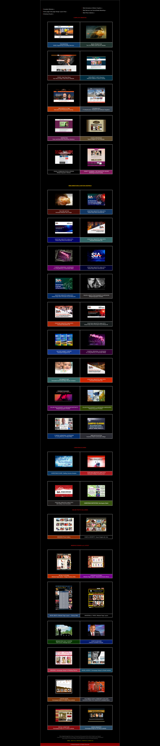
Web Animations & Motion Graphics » (92, 8)
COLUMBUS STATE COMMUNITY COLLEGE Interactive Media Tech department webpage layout (96, 699)
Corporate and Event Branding (63, 737)
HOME (68, 740)
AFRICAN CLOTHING (96, 575)
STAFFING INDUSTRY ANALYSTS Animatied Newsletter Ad (96, 380)
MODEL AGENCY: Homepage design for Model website (96, 670)
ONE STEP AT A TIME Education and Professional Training (63, 109)
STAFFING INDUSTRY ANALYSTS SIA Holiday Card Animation (64, 503)
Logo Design (97, 736)
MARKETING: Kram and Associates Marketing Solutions (63, 138)
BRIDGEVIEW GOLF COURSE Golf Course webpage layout (64, 642)
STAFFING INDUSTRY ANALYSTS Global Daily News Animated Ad (96, 212)
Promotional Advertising (98, 737)
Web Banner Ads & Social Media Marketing (89, 738)
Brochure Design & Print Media (75, 737)
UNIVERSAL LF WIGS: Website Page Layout (96, 615)
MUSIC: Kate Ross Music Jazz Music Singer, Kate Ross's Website (63, 78)
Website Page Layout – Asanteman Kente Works (96, 576)
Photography (83, 736)
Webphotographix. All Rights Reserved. (80, 744)
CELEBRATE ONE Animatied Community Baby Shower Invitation (64, 380)
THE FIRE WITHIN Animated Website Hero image (64, 212)
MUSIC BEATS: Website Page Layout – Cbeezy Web (64, 615)
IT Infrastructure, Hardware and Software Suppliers (96, 109)
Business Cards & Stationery (87, 737)
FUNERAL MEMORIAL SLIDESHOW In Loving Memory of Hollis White (64, 436)
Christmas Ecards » (48, 14)
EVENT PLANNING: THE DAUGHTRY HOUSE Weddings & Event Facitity (96, 172)
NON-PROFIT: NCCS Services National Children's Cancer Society (96, 78)
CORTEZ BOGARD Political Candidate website (96, 642)
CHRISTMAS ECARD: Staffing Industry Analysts (63, 473)
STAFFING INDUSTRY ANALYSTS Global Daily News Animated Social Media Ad (63, 296)
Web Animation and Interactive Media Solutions (71, 738)
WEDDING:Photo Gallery (63, 537)
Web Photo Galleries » (89, 12)
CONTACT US (90, 740)
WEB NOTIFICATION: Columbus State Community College (96, 436)
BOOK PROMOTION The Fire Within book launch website (96, 45)
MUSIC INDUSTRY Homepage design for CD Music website (95, 728)
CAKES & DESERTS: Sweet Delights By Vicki (96, 537)
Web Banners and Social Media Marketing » (94, 10)
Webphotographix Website (64, 172)
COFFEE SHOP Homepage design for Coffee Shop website (63, 699)
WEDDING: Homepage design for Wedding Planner (63, 670)
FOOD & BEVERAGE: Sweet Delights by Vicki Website (96, 138)
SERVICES (78, 740)
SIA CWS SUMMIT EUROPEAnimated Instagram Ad (64, 352)
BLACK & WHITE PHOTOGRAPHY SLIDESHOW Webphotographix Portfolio (96, 296)
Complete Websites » (48, 9)
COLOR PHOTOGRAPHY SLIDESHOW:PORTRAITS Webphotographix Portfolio (64, 408)
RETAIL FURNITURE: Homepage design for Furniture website (63, 728)
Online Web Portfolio (90, 736)
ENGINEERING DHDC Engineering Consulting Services (63, 45)
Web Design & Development (74, 736)
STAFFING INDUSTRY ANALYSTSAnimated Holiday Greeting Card (96, 473)
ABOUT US (73, 740)
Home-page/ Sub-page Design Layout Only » (55, 11)
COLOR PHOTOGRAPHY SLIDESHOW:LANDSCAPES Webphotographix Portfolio (96, 408)
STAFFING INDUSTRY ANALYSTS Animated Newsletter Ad (96, 240)
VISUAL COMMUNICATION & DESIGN (64, 171)
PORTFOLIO (84, 740)
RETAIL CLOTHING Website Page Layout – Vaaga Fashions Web (64, 576)
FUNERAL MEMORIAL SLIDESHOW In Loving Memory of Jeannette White (64, 268)
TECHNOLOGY (96, 108)
